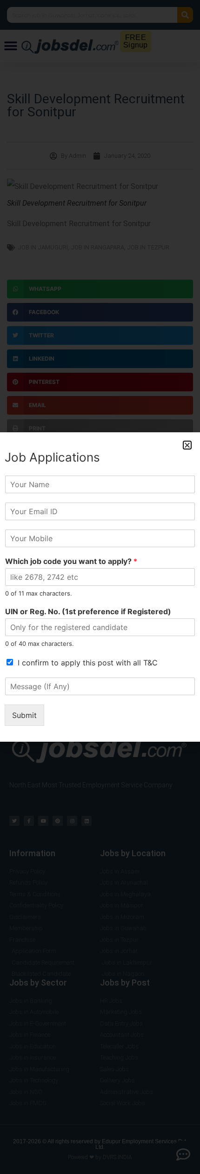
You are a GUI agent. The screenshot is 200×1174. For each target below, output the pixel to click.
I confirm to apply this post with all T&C (88, 662)
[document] (100, 587)
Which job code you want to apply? (71, 561)
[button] (187, 445)
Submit (24, 715)
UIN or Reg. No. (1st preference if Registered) (88, 611)
